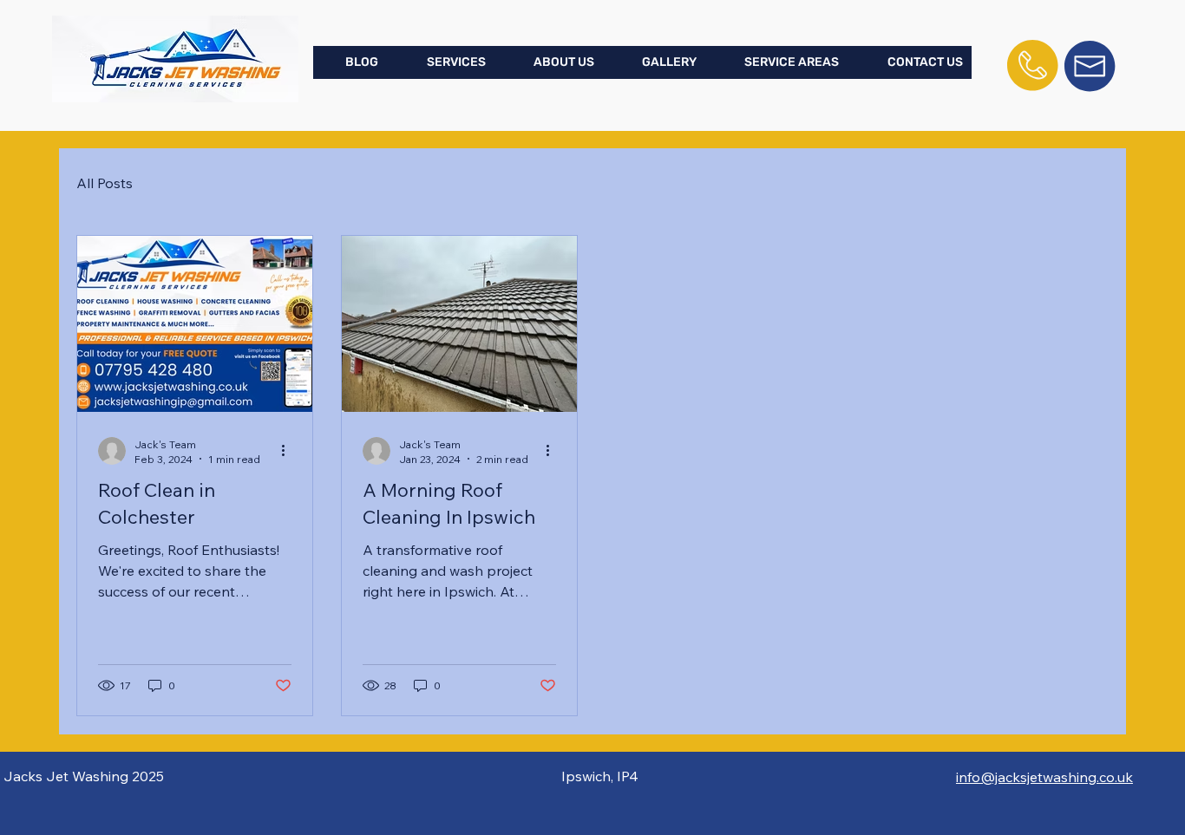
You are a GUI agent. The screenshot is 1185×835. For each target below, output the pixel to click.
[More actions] (288, 450)
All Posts (104, 183)
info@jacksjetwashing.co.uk (1044, 777)
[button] (444, 62)
